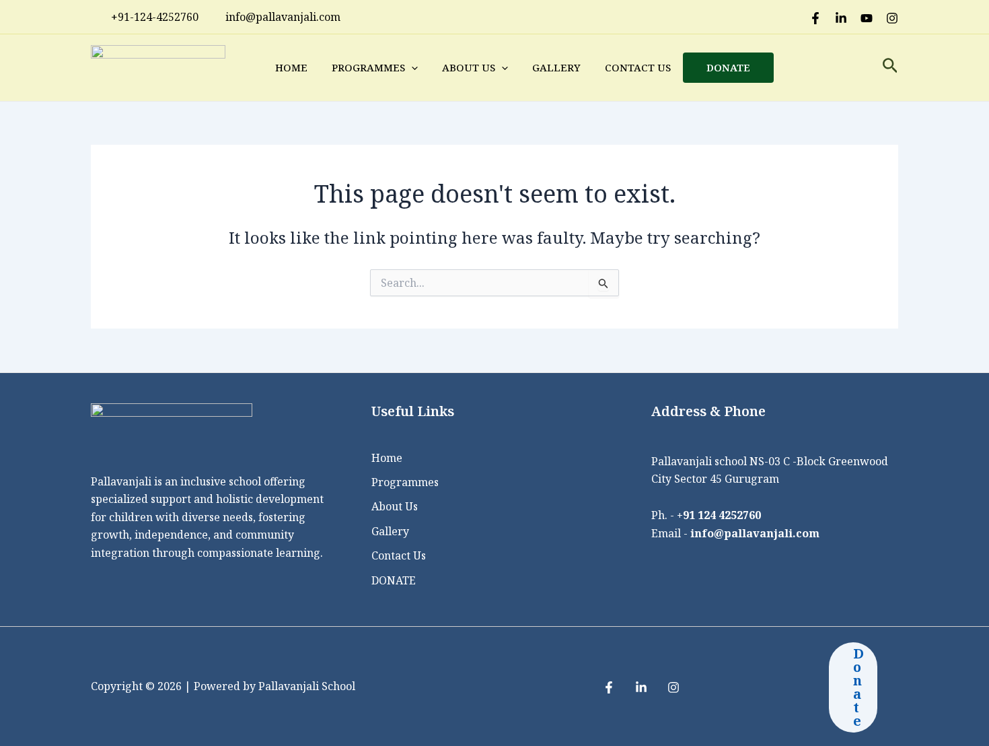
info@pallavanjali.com (754, 533)
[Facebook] (815, 18)
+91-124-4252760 (154, 16)
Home (291, 67)
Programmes (368, 67)
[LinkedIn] (841, 18)
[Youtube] (866, 18)
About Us (468, 67)
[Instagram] (892, 18)
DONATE (728, 67)
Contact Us (638, 67)
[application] (411, 67)
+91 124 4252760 (719, 515)
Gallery (556, 67)
